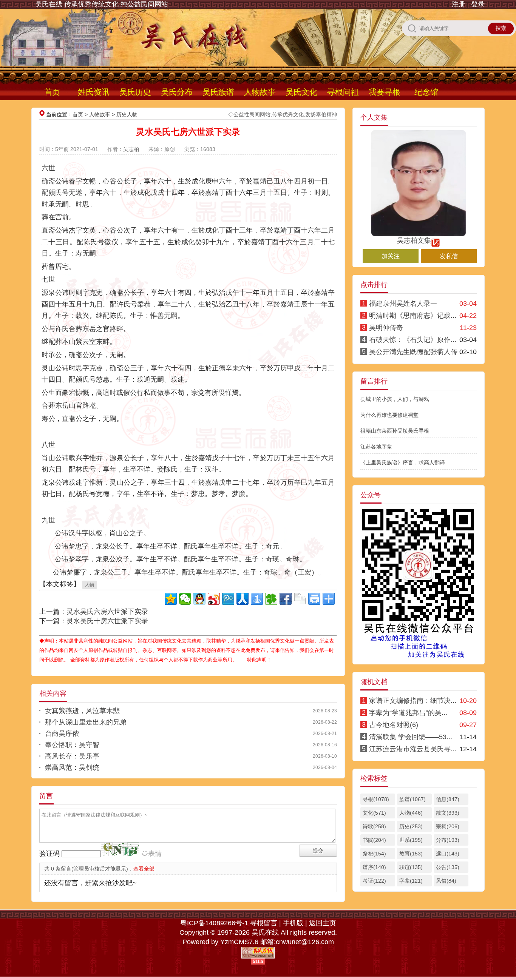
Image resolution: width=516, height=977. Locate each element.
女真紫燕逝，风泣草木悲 (82, 711)
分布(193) (447, 840)
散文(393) (447, 813)
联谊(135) (411, 867)
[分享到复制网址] (300, 599)
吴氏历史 (135, 92)
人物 (89, 584)
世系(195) (411, 840)
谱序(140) (374, 867)
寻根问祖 (343, 92)
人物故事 (260, 92)
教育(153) (411, 854)
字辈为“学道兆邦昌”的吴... (408, 713)
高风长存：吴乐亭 (72, 756)
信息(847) (447, 799)
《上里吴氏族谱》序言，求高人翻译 (402, 462)
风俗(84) (446, 881)
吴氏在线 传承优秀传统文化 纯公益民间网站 (101, 4)
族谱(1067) (412, 799)
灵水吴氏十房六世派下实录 (107, 621)
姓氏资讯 (94, 92)
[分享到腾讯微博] (228, 599)
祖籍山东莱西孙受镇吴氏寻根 (394, 431)
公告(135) (447, 867)
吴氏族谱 (218, 92)
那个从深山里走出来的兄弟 (86, 722)
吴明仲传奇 (386, 327)
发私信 (449, 256)
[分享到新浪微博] (214, 599)
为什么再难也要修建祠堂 (389, 415)
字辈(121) (411, 881)
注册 (458, 4)
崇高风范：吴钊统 (72, 767)
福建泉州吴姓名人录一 (403, 303)
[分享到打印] (314, 599)
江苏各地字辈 (376, 447)
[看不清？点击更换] (120, 849)
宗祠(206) (447, 826)
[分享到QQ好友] (199, 599)
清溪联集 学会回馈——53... (410, 737)
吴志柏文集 (414, 240)
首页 (52, 92)
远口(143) (447, 854)
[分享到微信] (185, 599)
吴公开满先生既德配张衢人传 (413, 352)
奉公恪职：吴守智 (72, 745)
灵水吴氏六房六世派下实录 (107, 611)
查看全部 (143, 869)
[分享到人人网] (242, 599)
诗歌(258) (374, 826)
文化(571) (374, 813)
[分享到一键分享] (257, 599)
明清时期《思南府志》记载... (412, 315)
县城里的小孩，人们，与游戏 (394, 399)
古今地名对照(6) (393, 725)
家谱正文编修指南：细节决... (412, 700)
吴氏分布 (177, 92)
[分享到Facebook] (286, 599)
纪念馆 (426, 92)
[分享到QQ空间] (171, 599)
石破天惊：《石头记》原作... (412, 340)
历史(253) (411, 826)
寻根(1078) (376, 799)
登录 (478, 4)
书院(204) (374, 840)
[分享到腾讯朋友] (271, 599)
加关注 (391, 256)
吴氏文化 (301, 92)
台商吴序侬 (62, 733)
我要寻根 (384, 92)
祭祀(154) (374, 854)
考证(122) (374, 881)
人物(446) (411, 813)
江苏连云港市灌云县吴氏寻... (412, 749)
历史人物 (126, 114)
